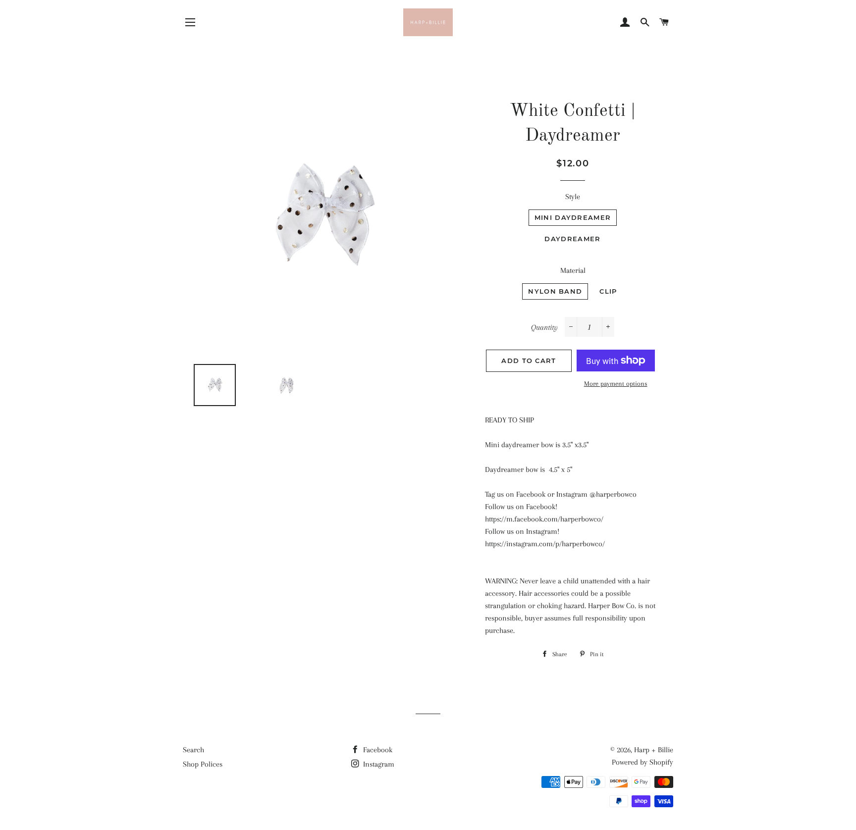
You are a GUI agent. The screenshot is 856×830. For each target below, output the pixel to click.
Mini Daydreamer (573, 217)
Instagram (377, 764)
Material (573, 270)
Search (193, 749)
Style (572, 196)
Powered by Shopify (642, 762)
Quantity (544, 327)
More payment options (615, 383)
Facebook (376, 749)
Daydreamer (572, 239)
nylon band (555, 291)
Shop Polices (202, 764)
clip (608, 291)
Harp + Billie (653, 749)
